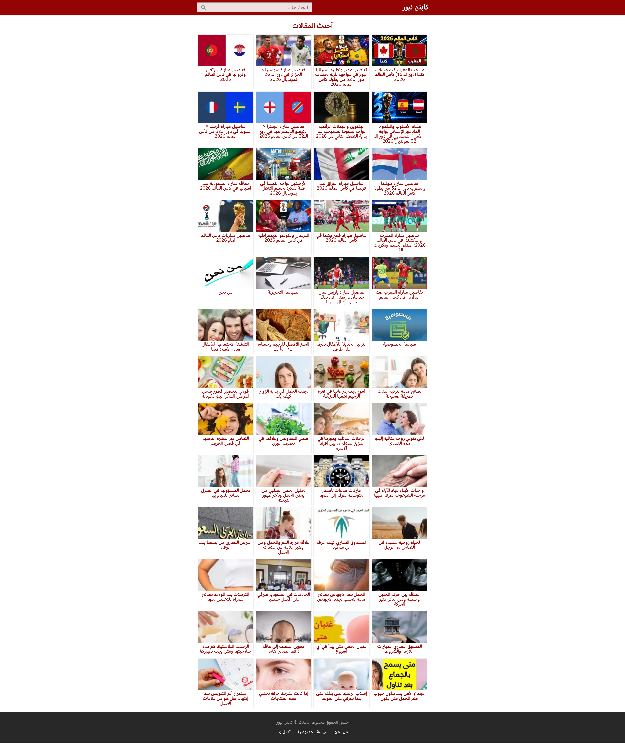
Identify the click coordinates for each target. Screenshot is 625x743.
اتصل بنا (284, 731)
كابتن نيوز (415, 7)
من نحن (341, 731)
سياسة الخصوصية (313, 731)
